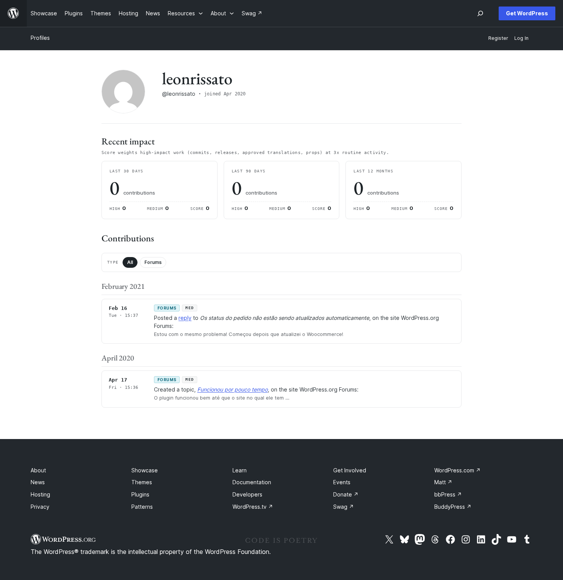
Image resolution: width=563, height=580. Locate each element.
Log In (521, 38)
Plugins (140, 494)
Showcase (144, 470)
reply (184, 318)
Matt (443, 482)
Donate (345, 494)
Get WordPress (527, 13)
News (38, 482)
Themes (141, 482)
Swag (343, 506)
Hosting (40, 494)
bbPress (448, 494)
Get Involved (349, 470)
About (38, 470)
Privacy (40, 506)
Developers (247, 494)
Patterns (142, 506)
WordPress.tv (252, 506)
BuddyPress (452, 506)
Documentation (251, 482)
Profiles (40, 37)
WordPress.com (457, 470)
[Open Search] (480, 13)
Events (341, 482)
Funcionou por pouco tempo (232, 389)
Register (498, 38)
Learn (239, 470)
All (130, 262)
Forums (153, 262)
